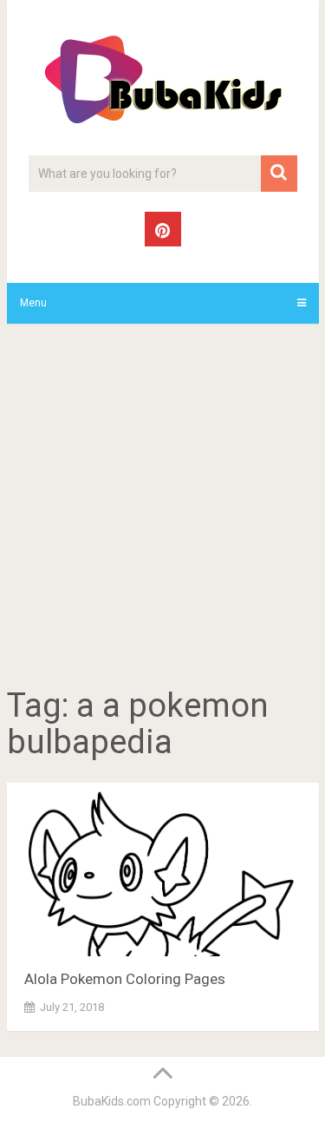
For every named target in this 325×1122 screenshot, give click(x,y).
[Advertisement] (162, 508)
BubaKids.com (112, 1101)
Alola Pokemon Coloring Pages (124, 978)
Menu (33, 303)
